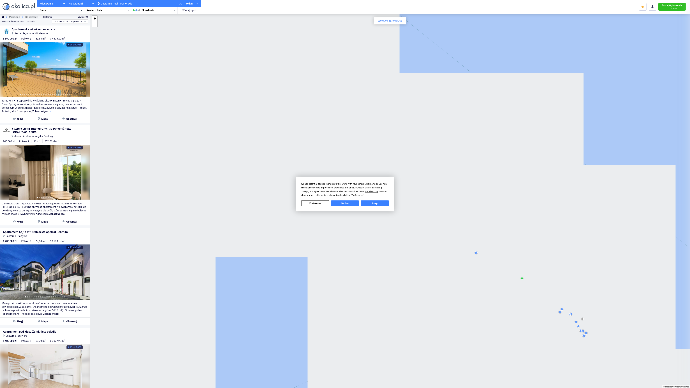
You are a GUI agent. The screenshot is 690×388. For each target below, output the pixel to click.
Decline (344, 203)
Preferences (315, 203)
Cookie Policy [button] (371, 191)
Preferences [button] (357, 195)
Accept (375, 203)
